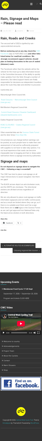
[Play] (3, 333)
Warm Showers (10, 365)
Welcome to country (12, 341)
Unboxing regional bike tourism (27, 250)
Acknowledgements (11, 346)
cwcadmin (20, 31)
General (31, 31)
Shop (6, 370)
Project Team (9, 351)
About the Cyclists (11, 356)
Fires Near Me (21, 135)
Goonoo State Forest (31, 132)
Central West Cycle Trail (24, 420)
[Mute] (34, 333)
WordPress (35, 423)
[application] (21, 323)
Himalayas (6, 423)
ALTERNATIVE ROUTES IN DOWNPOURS (18, 246)
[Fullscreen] (38, 333)
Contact (7, 361)
